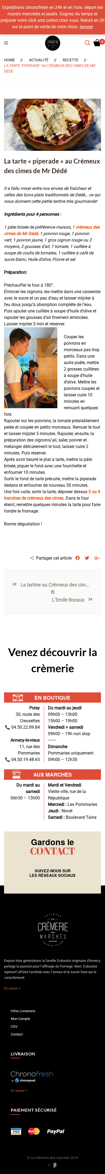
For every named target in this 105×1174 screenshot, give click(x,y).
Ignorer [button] (86, 26)
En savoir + (12, 988)
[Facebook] (50, 884)
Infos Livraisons (23, 1011)
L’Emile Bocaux (68, 600)
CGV (14, 1026)
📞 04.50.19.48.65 (22, 759)
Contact (17, 1034)
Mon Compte (20, 1019)
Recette (70, 60)
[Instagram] (54, 884)
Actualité (38, 60)
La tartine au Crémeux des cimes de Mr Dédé (55, 585)
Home (9, 60)
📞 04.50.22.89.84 (22, 727)
